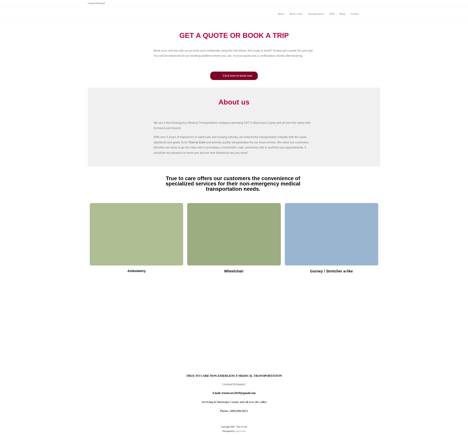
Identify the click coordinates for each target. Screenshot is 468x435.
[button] (234, 75)
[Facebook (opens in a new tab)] (373, 13)
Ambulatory (136, 271)
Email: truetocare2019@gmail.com (234, 393)
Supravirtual (240, 431)
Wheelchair (234, 271)
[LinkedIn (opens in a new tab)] (379, 13)
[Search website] (365, 14)
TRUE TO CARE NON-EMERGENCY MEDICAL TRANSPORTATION (234, 376)
